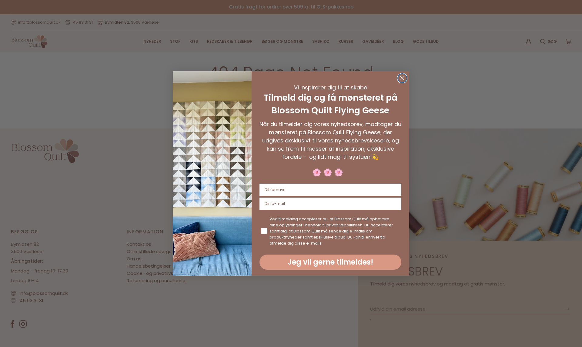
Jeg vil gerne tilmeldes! (330, 262)
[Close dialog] (402, 78)
